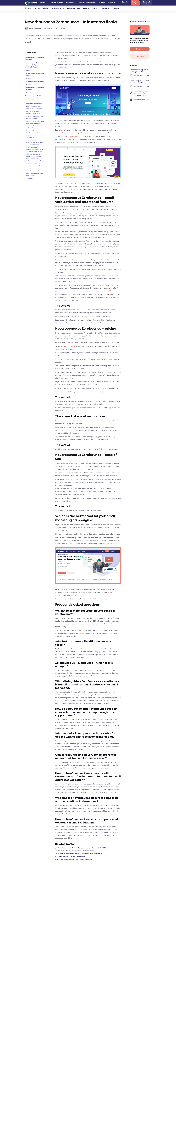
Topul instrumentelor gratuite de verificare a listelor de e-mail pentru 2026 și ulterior (139, 94)
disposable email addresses (65, 216)
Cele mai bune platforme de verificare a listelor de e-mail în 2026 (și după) (79, 854)
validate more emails (67, 346)
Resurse (110, 2)
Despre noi (101, 2)
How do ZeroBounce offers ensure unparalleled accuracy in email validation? (34, 173)
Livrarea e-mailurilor (41, 8)
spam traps (77, 630)
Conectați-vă (125, 2)
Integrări (94, 8)
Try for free (139, 49)
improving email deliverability (101, 291)
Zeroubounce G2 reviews (79, 479)
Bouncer (86, 8)
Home (26, 8)
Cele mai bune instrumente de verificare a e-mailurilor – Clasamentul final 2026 (81, 848)
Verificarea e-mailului (73, 8)
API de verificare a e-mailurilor (109, 8)
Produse (42, 2)
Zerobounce (73, 137)
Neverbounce (60, 78)
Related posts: (30, 178)
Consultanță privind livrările (86, 2)
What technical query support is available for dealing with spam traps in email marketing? (34, 142)
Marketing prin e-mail (57, 8)
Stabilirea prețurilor (57, 2)
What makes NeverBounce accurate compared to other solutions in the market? (33, 166)
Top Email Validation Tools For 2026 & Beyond (70, 856)
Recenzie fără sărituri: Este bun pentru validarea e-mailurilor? (75, 851)
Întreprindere (70, 2)
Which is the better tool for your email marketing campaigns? (33, 98)
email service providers (79, 244)
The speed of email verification (34, 81)
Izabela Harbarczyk (35, 28)
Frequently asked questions (33, 103)
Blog (29, 8)
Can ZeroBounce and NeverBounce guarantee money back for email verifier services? (34, 149)
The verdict (29, 70)
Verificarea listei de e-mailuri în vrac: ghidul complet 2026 (74, 859)
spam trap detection (110, 543)
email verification (61, 133)
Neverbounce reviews (66, 463)
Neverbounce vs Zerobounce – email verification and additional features (34, 65)
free (64, 359)
